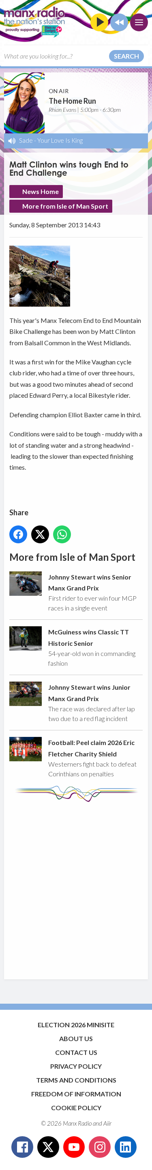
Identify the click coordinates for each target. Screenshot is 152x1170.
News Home (40, 191)
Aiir (107, 1123)
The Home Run (72, 100)
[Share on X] (40, 534)
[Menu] (139, 22)
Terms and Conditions (76, 1080)
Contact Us (76, 1052)
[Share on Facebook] (18, 534)
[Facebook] (22, 1147)
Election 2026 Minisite (76, 1024)
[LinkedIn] (126, 1147)
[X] (48, 1147)
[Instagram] (100, 1147)
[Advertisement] (76, 887)
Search (126, 56)
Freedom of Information (76, 1094)
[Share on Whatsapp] (62, 534)
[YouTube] (74, 1147)
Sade (26, 140)
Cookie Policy (76, 1107)
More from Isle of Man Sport (65, 206)
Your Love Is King (60, 140)
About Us (76, 1038)
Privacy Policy (76, 1066)
